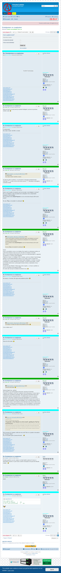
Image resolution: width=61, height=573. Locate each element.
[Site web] (46, 87)
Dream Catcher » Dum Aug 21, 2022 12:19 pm (16, 322)
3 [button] (56, 32)
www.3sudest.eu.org (7, 95)
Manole (8, 29)
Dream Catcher (46, 72)
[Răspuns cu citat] (39, 54)
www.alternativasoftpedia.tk (8, 140)
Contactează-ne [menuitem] (27, 549)
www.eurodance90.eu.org (8, 96)
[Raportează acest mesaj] (36, 54)
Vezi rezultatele (23, 48)
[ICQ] (44, 87)
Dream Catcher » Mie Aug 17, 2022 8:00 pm (16, 236)
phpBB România (35, 553)
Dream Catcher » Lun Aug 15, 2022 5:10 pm (16, 173)
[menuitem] (13, 17)
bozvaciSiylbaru (14, 29)
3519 (47, 80)
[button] (51, 32)
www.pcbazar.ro (6, 90)
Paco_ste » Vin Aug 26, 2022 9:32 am (14, 417)
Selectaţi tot (9, 499)
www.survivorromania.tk (7, 100)
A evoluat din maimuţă (8, 40)
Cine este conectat (7, 541)
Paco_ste (20, 29)
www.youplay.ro (6, 87)
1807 (47, 176)
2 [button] (54, 32)
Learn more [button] (11, 570)
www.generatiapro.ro (7, 135)
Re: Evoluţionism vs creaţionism (13, 53)
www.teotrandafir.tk (6, 91)
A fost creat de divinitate (8, 42)
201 (46, 482)
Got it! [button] (52, 569)
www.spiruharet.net (6, 92)
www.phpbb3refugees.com (8, 99)
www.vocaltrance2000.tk (7, 97)
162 (47, 79)
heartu (44, 456)
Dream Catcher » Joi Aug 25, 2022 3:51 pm (15, 385)
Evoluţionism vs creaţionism (12, 27)
